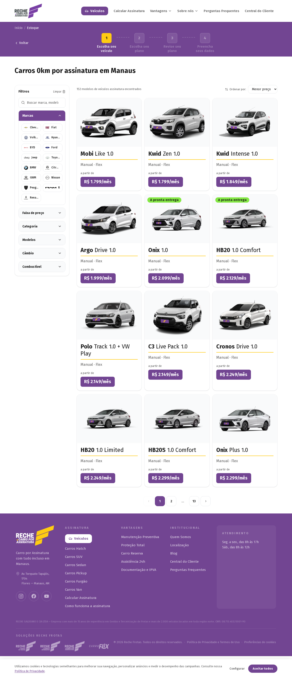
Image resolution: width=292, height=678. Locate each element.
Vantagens (158, 11)
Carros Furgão (76, 581)
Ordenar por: (237, 89)
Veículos (97, 11)
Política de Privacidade (30, 671)
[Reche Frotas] (26, 646)
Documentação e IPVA (138, 570)
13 (194, 501)
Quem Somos (180, 537)
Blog (173, 553)
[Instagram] (21, 596)
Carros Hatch (75, 549)
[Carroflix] (99, 646)
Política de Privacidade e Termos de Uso (213, 642)
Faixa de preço (33, 213)
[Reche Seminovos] (50, 646)
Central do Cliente (259, 11)
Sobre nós (185, 11)
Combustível (31, 267)
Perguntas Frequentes (221, 11)
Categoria (29, 226)
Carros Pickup (76, 573)
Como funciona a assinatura (87, 606)
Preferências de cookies (260, 642)
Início (19, 28)
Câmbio (28, 253)
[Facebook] (34, 596)
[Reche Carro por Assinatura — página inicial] (28, 11)
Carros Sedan (75, 565)
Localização (179, 545)
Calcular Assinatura (129, 11)
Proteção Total (133, 545)
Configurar (237, 668)
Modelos (29, 240)
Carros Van (73, 590)
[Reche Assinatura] (75, 646)
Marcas (27, 116)
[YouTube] (47, 596)
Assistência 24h (133, 561)
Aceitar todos (263, 668)
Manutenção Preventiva (140, 537)
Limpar (57, 91)
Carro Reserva (132, 553)
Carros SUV (73, 557)
